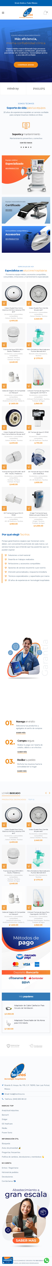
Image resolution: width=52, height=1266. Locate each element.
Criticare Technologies (35, 399)
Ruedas (13, 318)
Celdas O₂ (21, 401)
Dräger (35, 521)
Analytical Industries (13, 399)
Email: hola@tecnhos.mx (15, 1094)
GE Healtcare (36, 440)
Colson (7, 318)
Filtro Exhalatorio (41, 354)
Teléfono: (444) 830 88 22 (15, 1099)
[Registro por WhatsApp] (46, 1260)
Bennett (32, 354)
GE (31, 440)
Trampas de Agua (13, 359)
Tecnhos (20, 318)
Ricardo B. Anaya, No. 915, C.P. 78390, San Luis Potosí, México (27, 1087)
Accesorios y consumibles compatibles (13, 315)
